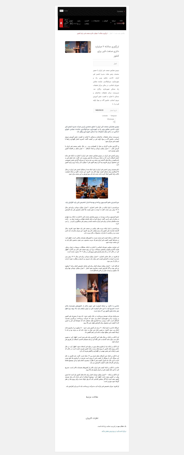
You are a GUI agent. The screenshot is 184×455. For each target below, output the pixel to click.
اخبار (111, 33)
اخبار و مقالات (87, 22)
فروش (106, 21)
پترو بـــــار (78, 22)
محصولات (96, 21)
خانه (121, 21)
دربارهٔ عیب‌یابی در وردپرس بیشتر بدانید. (113, 431)
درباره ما (114, 22)
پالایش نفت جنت (120, 33)
